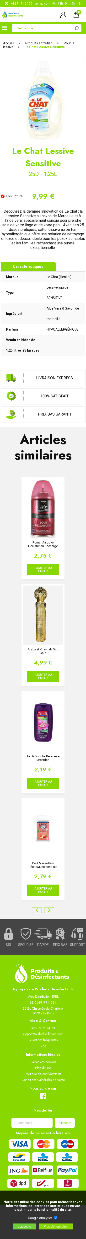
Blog (43, 1046)
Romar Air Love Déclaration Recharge (43, 544)
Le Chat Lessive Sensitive (45, 47)
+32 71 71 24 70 (21, 3)
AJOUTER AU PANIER (43, 569)
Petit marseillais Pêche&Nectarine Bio (43, 865)
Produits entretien (39, 43)
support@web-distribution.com (43, 1034)
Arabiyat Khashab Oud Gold (43, 651)
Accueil (8, 43)
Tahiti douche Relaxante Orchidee (43, 758)
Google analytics (40, 1218)
